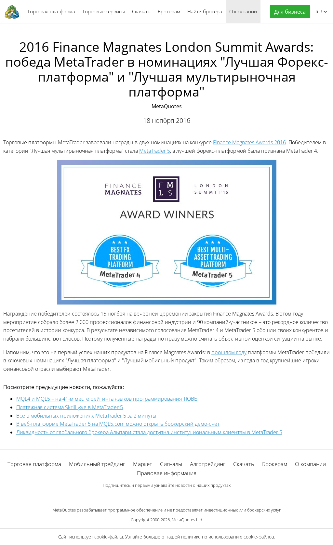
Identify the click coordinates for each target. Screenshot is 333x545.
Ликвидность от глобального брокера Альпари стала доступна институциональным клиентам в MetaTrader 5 (149, 432)
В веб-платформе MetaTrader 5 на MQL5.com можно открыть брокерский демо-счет (118, 423)
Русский (317, 11)
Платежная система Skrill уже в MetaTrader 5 (69, 407)
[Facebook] (156, 496)
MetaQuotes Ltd (187, 520)
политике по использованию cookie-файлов (227, 537)
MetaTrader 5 (154, 150)
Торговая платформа (51, 11)
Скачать (141, 11)
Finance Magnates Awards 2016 (249, 142)
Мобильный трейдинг (97, 464)
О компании (243, 11)
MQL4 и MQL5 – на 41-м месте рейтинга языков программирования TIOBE (106, 398)
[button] (288, 12)
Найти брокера (204, 11)
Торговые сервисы (103, 11)
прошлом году (228, 352)
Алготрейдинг (207, 464)
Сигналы (171, 464)
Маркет (142, 464)
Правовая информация (166, 473)
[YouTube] (177, 496)
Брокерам (169, 11)
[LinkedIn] (166, 496)
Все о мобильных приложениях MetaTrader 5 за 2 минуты (86, 415)
